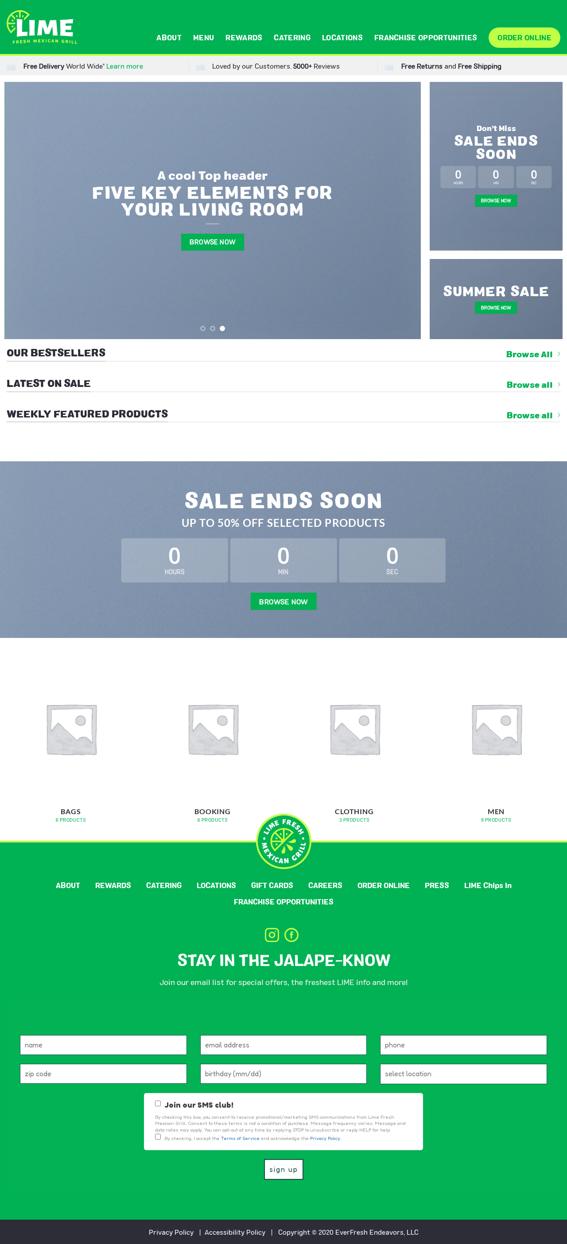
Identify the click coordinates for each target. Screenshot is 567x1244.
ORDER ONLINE (524, 37)
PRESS (437, 885)
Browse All (529, 354)
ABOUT (169, 37)
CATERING (292, 37)
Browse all (530, 385)
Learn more (124, 66)
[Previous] (24, 210)
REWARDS (243, 37)
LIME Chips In (488, 885)
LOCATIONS (342, 37)
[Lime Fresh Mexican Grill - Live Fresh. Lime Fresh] (42, 27)
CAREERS (325, 885)
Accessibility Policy (235, 1232)
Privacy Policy (171, 1232)
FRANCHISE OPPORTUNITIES (425, 37)
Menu (203, 37)
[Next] (401, 210)
